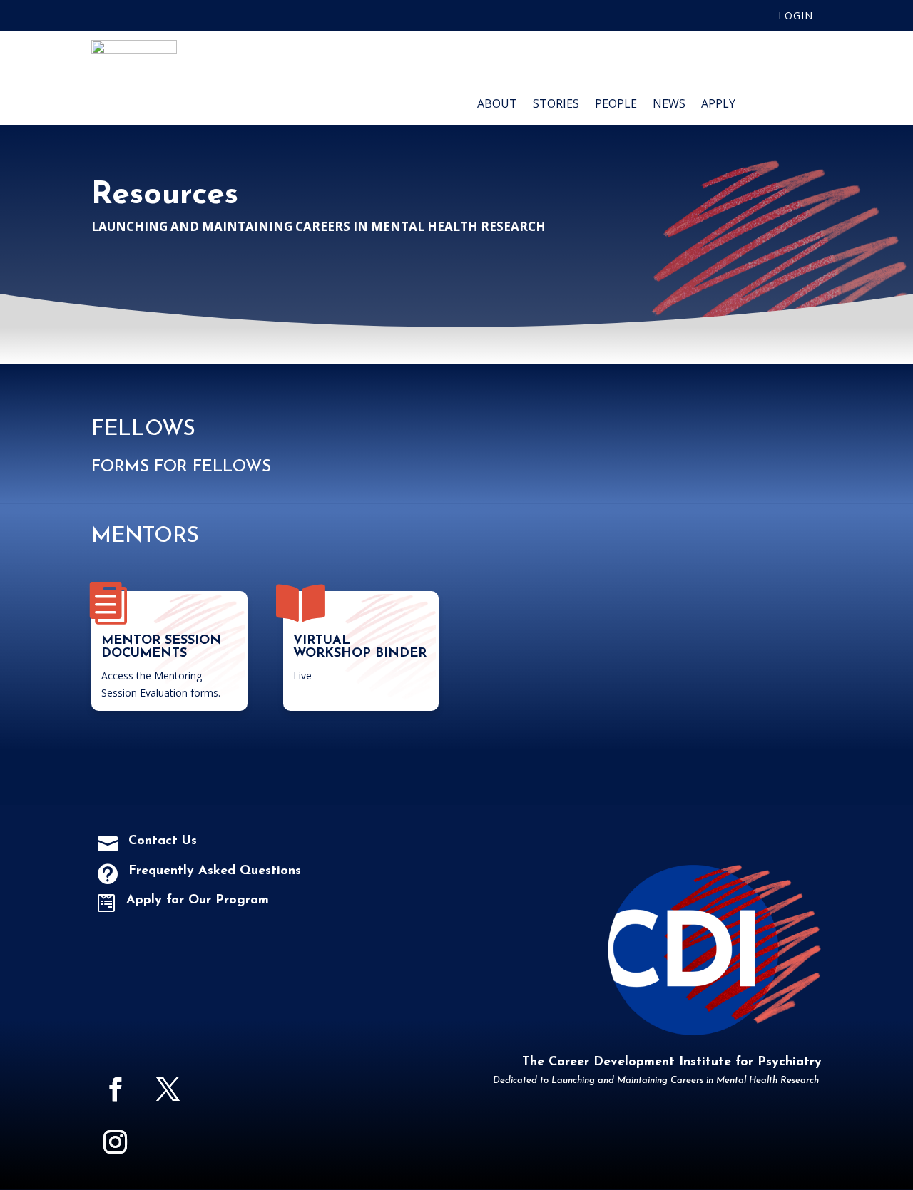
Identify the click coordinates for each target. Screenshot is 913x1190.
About (497, 104)
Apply (718, 104)
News (669, 104)
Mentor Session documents (161, 647)
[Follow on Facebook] (114, 1089)
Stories (556, 104)
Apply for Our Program (197, 900)
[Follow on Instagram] (114, 1142)
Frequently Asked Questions (214, 871)
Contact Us (162, 841)
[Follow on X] (167, 1089)
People (616, 104)
